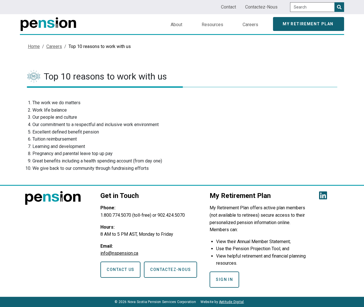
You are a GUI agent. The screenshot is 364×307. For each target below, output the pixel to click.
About (176, 24)
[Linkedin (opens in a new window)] (324, 197)
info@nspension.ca (119, 253)
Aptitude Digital (231, 302)
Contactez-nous (170, 269)
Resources (212, 24)
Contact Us (120, 269)
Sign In (224, 279)
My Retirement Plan (308, 24)
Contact (228, 7)
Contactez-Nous (261, 7)
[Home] (48, 22)
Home (34, 46)
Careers (250, 24)
